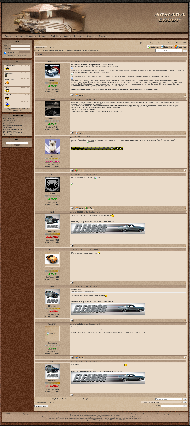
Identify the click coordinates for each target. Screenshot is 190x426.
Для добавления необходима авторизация (17, 109)
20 (99, 249)
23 (99, 361)
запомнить (11, 52)
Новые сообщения (148, 43)
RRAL (52, 174)
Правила (171, 43)
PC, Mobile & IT (57, 50)
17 (99, 137)
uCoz (85, 420)
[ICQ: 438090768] (89, 208)
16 (99, 99)
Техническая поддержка (73, 50)
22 (99, 324)
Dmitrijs (52, 249)
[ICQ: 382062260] (79, 170)
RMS (52, 212)
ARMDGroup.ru (134, 417)
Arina (52, 137)
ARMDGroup (96, 420)
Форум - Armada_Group (42, 50)
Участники (162, 43)
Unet (84, 50)
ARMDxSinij (52, 61)
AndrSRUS (52, 324)
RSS (184, 43)
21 (99, 286)
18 (99, 174)
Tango (52, 99)
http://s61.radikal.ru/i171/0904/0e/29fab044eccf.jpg (111, 106)
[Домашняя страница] (79, 95)
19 (99, 212)
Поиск (178, 43)
